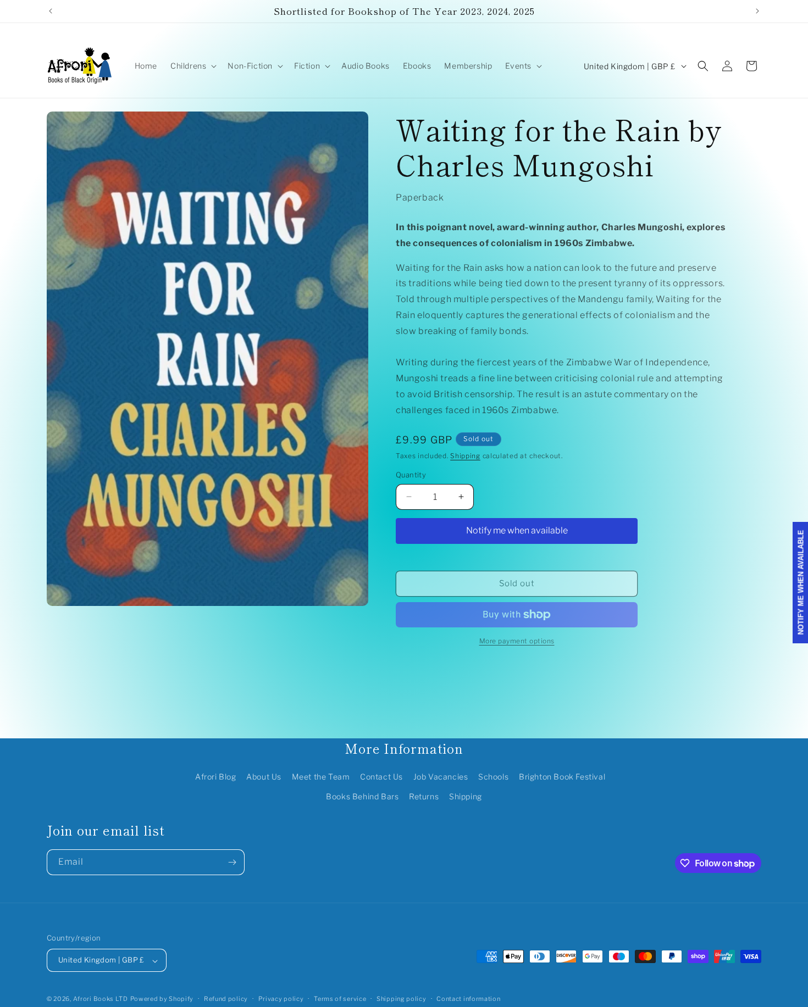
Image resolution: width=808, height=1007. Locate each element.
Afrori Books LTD (100, 999)
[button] (192, 65)
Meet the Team (321, 777)
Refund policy (226, 999)
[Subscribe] (232, 862)
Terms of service (340, 999)
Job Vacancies (440, 777)
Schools (493, 777)
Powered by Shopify (162, 999)
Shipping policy (402, 999)
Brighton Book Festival (562, 777)
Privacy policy (281, 999)
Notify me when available (517, 530)
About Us (263, 777)
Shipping (465, 456)
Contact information (468, 999)
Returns (424, 796)
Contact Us (381, 777)
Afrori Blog (215, 777)
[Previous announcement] (50, 11)
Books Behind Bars (362, 796)
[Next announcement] (757, 11)
